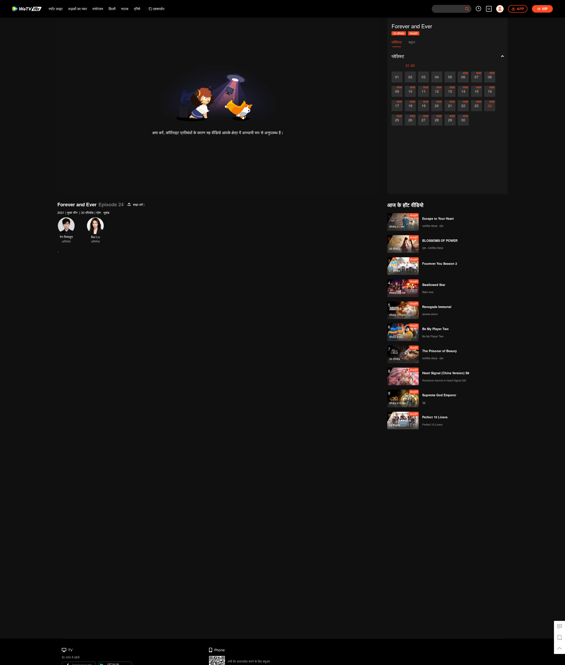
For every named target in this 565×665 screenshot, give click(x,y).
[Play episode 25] (397, 120)
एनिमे (137, 8)
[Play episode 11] (423, 91)
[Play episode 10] (410, 91)
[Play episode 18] (410, 105)
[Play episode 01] (397, 77)
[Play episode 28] (436, 120)
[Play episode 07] (476, 77)
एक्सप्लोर (158, 8)
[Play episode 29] (450, 120)
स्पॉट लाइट (56, 8)
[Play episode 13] (450, 91)
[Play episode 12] (436, 91)
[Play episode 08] (489, 77)
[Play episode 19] (423, 105)
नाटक (124, 8)
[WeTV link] (27, 8)
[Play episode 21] (450, 105)
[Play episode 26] (410, 120)
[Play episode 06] (463, 77)
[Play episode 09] (397, 91)
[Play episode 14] (463, 91)
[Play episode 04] (436, 77)
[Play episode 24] (489, 105)
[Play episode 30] (463, 120)
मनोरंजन (97, 8)
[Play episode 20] (436, 105)
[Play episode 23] (476, 105)
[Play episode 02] (410, 77)
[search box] (467, 8)
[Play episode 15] (476, 91)
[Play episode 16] (489, 91)
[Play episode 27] (423, 120)
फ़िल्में (112, 8)
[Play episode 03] (423, 77)
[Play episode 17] (397, 105)
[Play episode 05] (450, 77)
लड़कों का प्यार (77, 8)
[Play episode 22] (463, 105)
